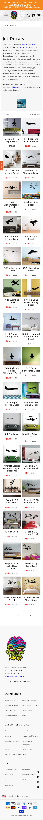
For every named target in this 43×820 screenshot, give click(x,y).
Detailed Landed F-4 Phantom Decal (31, 336)
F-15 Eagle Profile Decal (12, 403)
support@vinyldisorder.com (18, 676)
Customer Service (12, 741)
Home (5, 25)
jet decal (23, 47)
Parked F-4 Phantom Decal (31, 171)
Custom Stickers (11, 715)
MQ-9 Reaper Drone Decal (31, 403)
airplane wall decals (18, 87)
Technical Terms (11, 770)
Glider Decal (12, 532)
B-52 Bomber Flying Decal (12, 237)
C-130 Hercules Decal (12, 269)
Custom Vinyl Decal (29, 700)
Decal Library (10, 700)
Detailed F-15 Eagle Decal (12, 140)
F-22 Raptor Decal (31, 237)
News (7, 731)
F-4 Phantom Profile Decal (31, 140)
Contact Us (9, 775)
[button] (28, 15)
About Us (25, 731)
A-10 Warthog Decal (12, 301)
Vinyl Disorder (18, 815)
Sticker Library (27, 710)
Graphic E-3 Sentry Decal (31, 533)
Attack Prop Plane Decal (31, 564)
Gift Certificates (28, 780)
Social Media (10, 710)
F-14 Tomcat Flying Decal (12, 335)
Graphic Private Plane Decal (31, 598)
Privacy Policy (27, 749)
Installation (26, 770)
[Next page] (37, 615)
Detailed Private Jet (31, 435)
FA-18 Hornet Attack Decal (12, 171)
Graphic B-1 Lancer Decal (31, 467)
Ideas (24, 754)
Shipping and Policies (30, 736)
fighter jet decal (28, 44)
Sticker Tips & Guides (13, 754)
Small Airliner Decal (31, 203)
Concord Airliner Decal (12, 598)
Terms (7, 749)
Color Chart (9, 785)
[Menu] (6, 15)
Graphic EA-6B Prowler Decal (31, 501)
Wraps (24, 715)
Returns (8, 736)
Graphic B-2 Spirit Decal (12, 501)
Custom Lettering (11, 705)
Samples (8, 780)
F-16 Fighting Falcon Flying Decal (31, 302)
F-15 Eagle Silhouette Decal (31, 369)
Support (1, 166)
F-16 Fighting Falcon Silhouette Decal (12, 370)
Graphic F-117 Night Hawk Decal (11, 566)
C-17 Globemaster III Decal (11, 205)
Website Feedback (29, 775)
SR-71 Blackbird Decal (31, 269)
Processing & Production (27, 743)
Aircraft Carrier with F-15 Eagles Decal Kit (12, 468)
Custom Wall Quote (29, 705)
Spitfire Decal (12, 434)
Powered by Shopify (27, 815)
